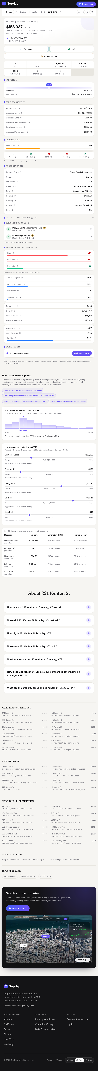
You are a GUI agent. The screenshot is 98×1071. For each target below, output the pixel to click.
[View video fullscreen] (15, 959)
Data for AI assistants (46, 1029)
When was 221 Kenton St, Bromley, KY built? (32, 646)
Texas (7, 1029)
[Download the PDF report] (87, 12)
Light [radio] (71, 1060)
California (9, 1024)
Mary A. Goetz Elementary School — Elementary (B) (23, 859)
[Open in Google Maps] (92, 12)
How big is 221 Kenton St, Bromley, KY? (29, 633)
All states (9, 1019)
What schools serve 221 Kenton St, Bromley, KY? (34, 659)
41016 (43, 12)
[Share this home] (83, 12)
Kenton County (80, 535)
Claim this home (81, 353)
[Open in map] (49, 939)
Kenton (23, 12)
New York (9, 1039)
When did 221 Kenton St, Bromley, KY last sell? (33, 620)
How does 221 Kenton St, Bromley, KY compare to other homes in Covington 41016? (44, 673)
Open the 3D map (44, 1024)
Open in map (87, 4)
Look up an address (45, 1019)
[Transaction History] (49, 218)
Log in (70, 1024)
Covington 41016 (55, 535)
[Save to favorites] (79, 12)
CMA (73, 49)
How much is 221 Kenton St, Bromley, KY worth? (34, 607)
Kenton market (10, 876)
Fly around (28, 49)
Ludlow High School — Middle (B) (65, 859)
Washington (10, 1044)
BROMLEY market (28, 876)
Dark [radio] (90, 1060)
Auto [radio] (81, 1060)
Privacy (50, 1060)
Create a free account (78, 1019)
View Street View (51, 56)
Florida (7, 1034)
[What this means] (21, 30)
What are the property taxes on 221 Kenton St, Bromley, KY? (41, 688)
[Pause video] (10, 959)
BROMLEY (33, 12)
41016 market (45, 876)
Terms (59, 1060)
